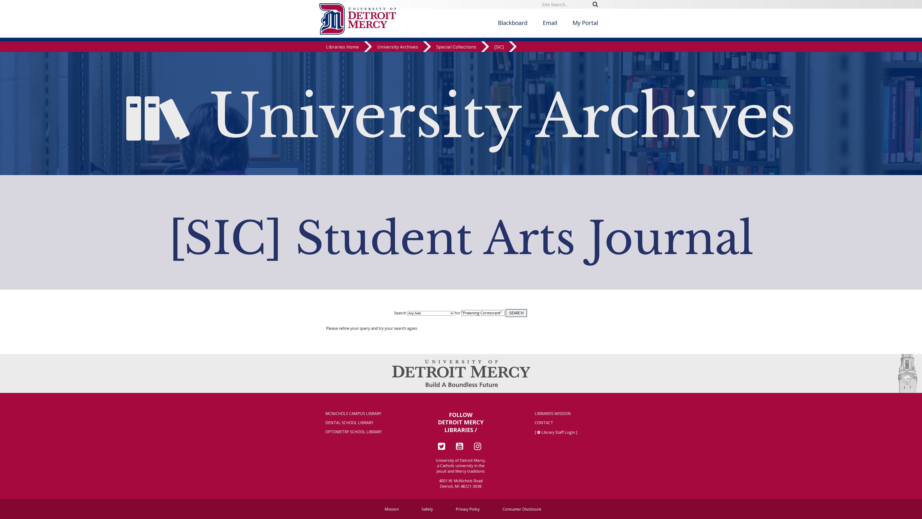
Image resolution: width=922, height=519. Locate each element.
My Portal (585, 23)
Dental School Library (349, 423)
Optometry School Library (353, 432)
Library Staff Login (558, 432)
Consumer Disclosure (522, 509)
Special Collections (456, 47)
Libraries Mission (553, 413)
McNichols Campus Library (353, 413)
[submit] (597, 4)
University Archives (397, 47)
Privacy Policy (468, 509)
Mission (392, 509)
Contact (544, 423)
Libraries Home (342, 47)
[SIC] (499, 47)
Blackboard (513, 23)
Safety (427, 509)
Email (550, 23)
